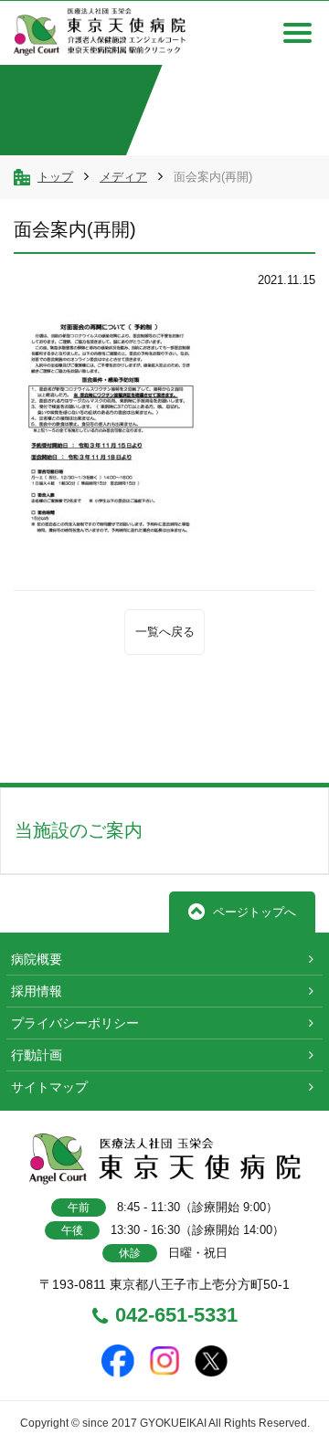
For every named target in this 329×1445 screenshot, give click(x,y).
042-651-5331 (176, 1316)
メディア (123, 177)
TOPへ (258, 741)
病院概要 (36, 959)
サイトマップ (49, 1087)
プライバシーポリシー (75, 1023)
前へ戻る (81, 741)
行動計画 (36, 1055)
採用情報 (36, 991)
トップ (55, 177)
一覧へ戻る (165, 631)
